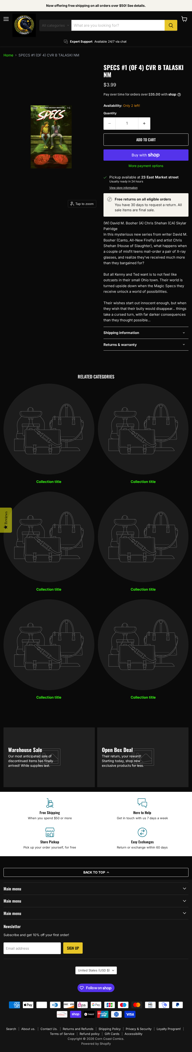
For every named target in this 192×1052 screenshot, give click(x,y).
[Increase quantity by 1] (144, 123)
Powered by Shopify (96, 1043)
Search (11, 1029)
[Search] (171, 25)
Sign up (73, 948)
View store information (123, 187)
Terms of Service (62, 1034)
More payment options (146, 166)
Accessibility (133, 1034)
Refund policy (90, 1034)
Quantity (110, 113)
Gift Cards (112, 1034)
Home (8, 55)
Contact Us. (49, 1029)
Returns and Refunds (78, 1029)
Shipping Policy (110, 1029)
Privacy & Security (138, 1029)
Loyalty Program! (169, 1029)
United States (94, 970)
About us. (28, 1029)
